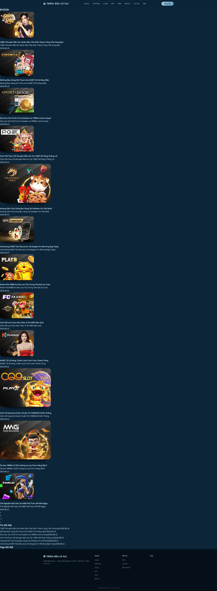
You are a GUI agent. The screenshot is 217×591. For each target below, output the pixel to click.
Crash (105, 4)
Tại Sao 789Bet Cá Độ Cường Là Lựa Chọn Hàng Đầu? (23, 465)
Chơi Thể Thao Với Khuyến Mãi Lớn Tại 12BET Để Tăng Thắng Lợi (29, 156)
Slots (119, 4)
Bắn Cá (127, 4)
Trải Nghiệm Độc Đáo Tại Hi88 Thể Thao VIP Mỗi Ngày (24, 503)
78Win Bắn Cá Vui (57, 3)
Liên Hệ (124, 564)
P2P (112, 4)
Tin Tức (136, 4)
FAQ (144, 4)
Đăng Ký (167, 4)
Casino (86, 4)
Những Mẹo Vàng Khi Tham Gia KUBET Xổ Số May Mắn (24, 80)
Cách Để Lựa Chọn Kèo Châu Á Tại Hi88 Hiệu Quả (22, 322)
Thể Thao (96, 4)
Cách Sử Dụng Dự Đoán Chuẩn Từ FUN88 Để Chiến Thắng (25, 413)
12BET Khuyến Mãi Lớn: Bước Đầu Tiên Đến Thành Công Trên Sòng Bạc (31, 42)
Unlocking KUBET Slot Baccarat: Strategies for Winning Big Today (29, 246)
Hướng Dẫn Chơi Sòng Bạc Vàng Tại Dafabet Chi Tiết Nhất (26, 208)
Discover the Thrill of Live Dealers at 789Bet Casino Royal (25, 118)
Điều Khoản (126, 568)
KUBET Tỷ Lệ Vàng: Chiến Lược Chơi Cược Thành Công (24, 360)
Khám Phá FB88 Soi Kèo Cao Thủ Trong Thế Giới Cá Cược (25, 284)
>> (1, 519)
